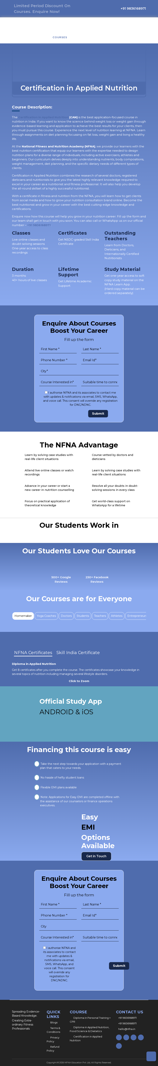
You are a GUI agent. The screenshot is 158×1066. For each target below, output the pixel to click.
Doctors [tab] (66, 616)
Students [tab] (83, 616)
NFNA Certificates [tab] (33, 652)
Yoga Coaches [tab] (46, 616)
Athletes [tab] (116, 616)
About (39, 37)
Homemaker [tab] (23, 616)
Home (20, 37)
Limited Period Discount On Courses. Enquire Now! (42, 8)
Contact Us (104, 37)
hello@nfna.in (126, 1028)
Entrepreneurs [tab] (137, 616)
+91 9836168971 (39, 225)
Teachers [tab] (100, 616)
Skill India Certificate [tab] (78, 652)
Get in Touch (96, 856)
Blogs (80, 37)
